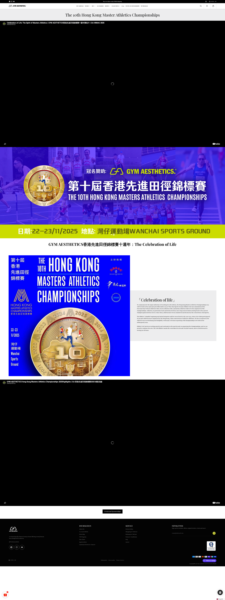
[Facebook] (10, 1)
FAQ (127, 539)
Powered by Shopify (211, 563)
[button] (213, 6)
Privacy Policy (129, 529)
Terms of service (120, 560)
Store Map (82, 534)
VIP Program (82, 537)
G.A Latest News (83, 531)
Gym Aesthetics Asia (202, 563)
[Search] (200, 6)
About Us (81, 529)
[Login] (207, 6)
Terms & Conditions (131, 537)
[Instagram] (12, 1)
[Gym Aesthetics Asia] (17, 6)
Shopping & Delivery (131, 531)
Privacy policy (111, 560)
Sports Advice (83, 542)
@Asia (17, 542)
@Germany (12, 542)
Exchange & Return (131, 534)
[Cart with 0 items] (213, 6)
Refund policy (104, 560)
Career (127, 542)
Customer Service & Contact (87, 544)
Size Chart (82, 539)
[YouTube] (14, 1)
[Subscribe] (214, 533)
